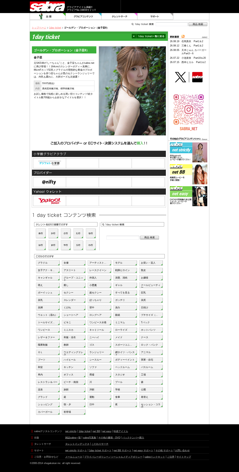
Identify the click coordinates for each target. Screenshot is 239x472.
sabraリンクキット (155, 456)
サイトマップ (183, 456)
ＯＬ (40, 352)
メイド (118, 337)
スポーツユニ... (123, 344)
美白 (117, 307)
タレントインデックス (77, 444)
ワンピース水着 (97, 322)
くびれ (67, 307)
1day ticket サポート (100, 450)
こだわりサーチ (99, 444)
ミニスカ (68, 329)
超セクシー (95, 292)
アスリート (70, 270)
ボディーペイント (125, 359)
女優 (66, 262)
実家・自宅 (147, 359)
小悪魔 (93, 285)
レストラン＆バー (47, 382)
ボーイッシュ (45, 292)
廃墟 (91, 374)
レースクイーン (97, 270)
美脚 (40, 307)
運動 (91, 397)
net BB (96, 431)
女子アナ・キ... (46, 270)
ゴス (91, 344)
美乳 (40, 300)
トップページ (39, 27)
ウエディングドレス (73, 353)
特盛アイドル (121, 431)
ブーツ (41, 359)
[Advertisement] (188, 224)
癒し (66, 285)
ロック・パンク (149, 344)
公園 (143, 389)
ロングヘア (95, 315)
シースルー (95, 359)
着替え (144, 397)
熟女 (143, 270)
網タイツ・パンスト (125, 353)
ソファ (93, 367)
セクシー (68, 292)
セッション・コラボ (150, 405)
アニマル (146, 352)
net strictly (71, 431)
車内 (40, 374)
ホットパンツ (148, 329)
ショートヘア (71, 315)
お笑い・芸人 (148, 262)
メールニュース (73, 456)
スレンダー (70, 300)
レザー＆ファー (46, 337)
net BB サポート (122, 450)
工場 (143, 374)
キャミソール (96, 329)
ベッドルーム (122, 367)
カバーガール (45, 411)
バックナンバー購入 (133, 437)
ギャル (118, 285)
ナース (144, 337)
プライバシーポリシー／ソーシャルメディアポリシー (113, 456)
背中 (91, 307)
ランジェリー (96, 352)
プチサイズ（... (149, 315)
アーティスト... (97, 262)
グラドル (43, 262)
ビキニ (67, 322)
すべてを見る (122, 292)
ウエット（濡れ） (47, 315)
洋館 (91, 389)
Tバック (145, 322)
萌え (40, 285)
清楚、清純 (121, 277)
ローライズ (121, 329)
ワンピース (44, 329)
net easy (106, 431)
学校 (117, 389)
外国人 (93, 277)
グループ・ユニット (73, 278)
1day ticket (55, 27)
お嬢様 (144, 277)
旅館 (66, 389)
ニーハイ (94, 337)
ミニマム (120, 322)
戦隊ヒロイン (122, 270)
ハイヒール (70, 359)
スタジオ (120, 374)
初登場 (67, 411)
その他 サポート (164, 450)
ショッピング (45, 404)
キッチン (68, 367)
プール (118, 382)
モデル (118, 262)
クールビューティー (150, 286)
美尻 (143, 300)
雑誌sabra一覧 (73, 437)
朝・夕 (67, 404)
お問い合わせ (182, 450)
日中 (91, 404)
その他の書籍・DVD (109, 437)
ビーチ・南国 (71, 382)
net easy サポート (143, 450)
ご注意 (170, 456)
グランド (43, 397)
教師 (66, 344)
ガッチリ (120, 300)
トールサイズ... (46, 322)
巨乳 (143, 292)
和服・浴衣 (70, 337)
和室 (40, 367)
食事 (117, 397)
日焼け (144, 307)
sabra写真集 (89, 437)
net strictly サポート (76, 450)
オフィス (68, 374)
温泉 (40, 389)
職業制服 (43, 344)
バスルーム (147, 367)
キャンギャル (45, 277)
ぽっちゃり (95, 300)
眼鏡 (117, 315)
